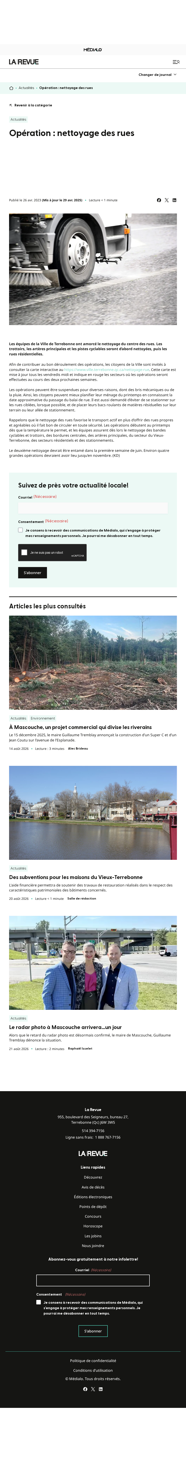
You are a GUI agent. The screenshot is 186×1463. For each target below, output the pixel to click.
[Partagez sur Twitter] (166, 200)
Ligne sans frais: (93, 1137)
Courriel (37, 497)
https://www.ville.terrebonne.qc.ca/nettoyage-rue (106, 369)
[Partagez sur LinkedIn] (174, 200)
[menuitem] (158, 75)
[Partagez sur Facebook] (159, 200)
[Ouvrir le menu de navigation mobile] (177, 62)
